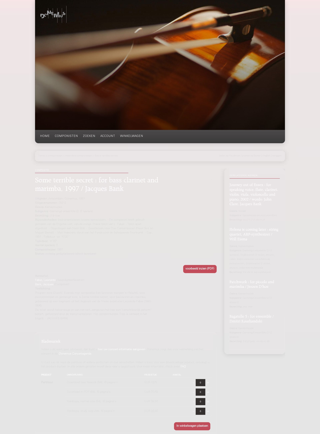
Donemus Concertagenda (75, 353)
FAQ (183, 366)
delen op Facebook (229, 156)
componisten (66, 136)
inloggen (277, 156)
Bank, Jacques (44, 284)
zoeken (89, 136)
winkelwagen (131, 136)
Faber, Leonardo (45, 280)
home (45, 136)
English (266, 156)
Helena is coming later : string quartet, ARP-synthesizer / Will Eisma (254, 234)
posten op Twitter (251, 156)
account (107, 136)
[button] (200, 269)
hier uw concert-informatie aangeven (121, 349)
